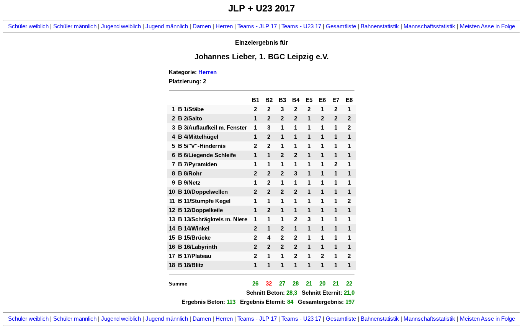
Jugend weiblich (121, 26)
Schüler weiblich (28, 26)
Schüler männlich (74, 26)
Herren (224, 26)
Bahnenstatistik (380, 26)
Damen (202, 26)
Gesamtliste (341, 26)
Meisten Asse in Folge (487, 26)
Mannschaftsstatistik (429, 26)
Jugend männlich (166, 26)
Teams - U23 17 (301, 26)
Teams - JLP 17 (257, 26)
